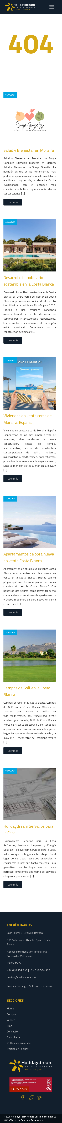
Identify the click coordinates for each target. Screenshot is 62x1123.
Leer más (13, 202)
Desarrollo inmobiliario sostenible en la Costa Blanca (28, 280)
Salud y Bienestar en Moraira (28, 150)
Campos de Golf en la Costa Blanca (26, 691)
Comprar (12, 1014)
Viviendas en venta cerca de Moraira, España (27, 419)
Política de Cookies (18, 1049)
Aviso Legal (13, 1037)
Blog (9, 1026)
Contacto (12, 1031)
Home (10, 1008)
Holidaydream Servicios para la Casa (28, 829)
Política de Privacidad (19, 1043)
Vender (11, 1020)
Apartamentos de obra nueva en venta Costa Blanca (28, 557)
